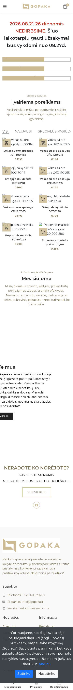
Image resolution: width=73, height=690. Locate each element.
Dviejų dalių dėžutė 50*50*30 (55, 209)
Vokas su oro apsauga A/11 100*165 (18, 152)
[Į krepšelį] (6, 143)
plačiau (44, 664)
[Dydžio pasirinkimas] (6, 227)
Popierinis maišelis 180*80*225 (18, 237)
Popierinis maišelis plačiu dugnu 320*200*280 (55, 244)
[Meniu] (4, 6)
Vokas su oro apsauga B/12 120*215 (55, 152)
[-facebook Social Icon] (36, 505)
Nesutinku (47, 674)
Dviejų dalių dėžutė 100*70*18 (18, 181)
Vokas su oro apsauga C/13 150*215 (55, 181)
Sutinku (24, 674)
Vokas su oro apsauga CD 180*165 (18, 209)
